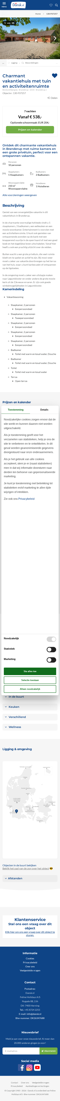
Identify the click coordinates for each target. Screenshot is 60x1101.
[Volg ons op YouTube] (37, 1067)
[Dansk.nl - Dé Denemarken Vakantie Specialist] (18, 5)
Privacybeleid (30, 962)
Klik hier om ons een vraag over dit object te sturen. (30, 933)
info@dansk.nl (34, 1013)
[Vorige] (5, 38)
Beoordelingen (31, 63)
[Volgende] (55, 38)
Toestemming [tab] (16, 409)
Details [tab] (44, 409)
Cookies (30, 958)
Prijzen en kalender (30, 129)
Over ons (30, 966)
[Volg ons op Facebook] (21, 1067)
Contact (14, 1082)
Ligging (14, 63)
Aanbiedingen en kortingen (37, 1086)
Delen (54, 97)
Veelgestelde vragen (30, 970)
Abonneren (50, 1051)
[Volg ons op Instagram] (29, 1067)
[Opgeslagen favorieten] (51, 5)
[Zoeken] (56, 5)
